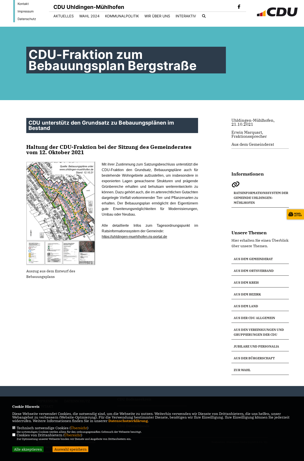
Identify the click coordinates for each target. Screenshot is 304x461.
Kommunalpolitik (122, 16)
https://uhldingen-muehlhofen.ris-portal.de (134, 237)
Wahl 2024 (89, 16)
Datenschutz (27, 19)
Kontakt (23, 4)
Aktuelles (63, 16)
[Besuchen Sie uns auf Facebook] (239, 7)
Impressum (26, 11)
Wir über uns (157, 16)
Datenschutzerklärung (128, 421)
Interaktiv (186, 16)
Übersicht (79, 428)
